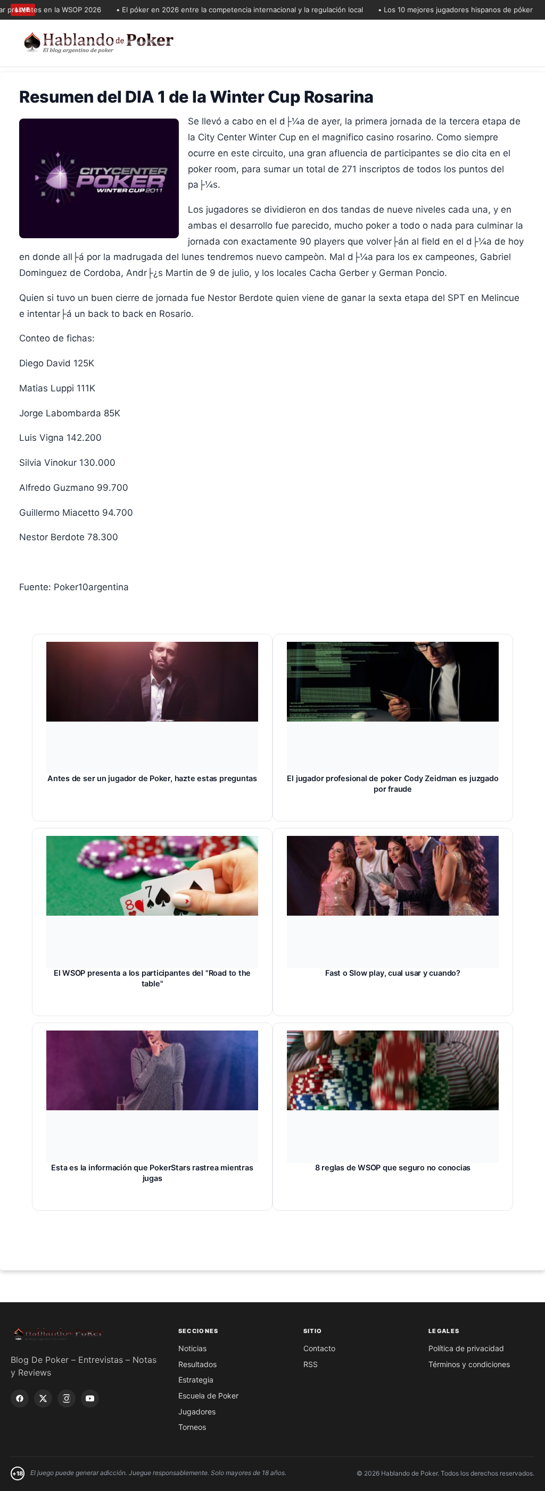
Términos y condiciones (469, 1364)
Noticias (192, 1348)
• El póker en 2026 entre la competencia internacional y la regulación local (223, 9)
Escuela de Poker (208, 1395)
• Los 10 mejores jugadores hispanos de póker (438, 9)
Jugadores (197, 1411)
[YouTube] (90, 1398)
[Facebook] (20, 1398)
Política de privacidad (466, 1348)
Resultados (197, 1364)
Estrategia (195, 1379)
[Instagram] (66, 1398)
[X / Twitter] (43, 1398)
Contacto (319, 1348)
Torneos (192, 1426)
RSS (310, 1364)
